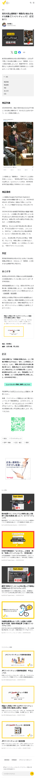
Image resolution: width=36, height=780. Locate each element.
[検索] (30, 2)
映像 (27, 211)
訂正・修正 (18, 442)
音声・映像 (7, 442)
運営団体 (6, 760)
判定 (5, 87)
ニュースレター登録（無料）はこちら (18, 384)
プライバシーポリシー (25, 760)
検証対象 (6, 81)
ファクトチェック (16, 438)
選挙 (27, 442)
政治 (3, 9)
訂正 (5, 93)
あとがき (6, 90)
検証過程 (6, 84)
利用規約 (14, 760)
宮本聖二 (10, 24)
